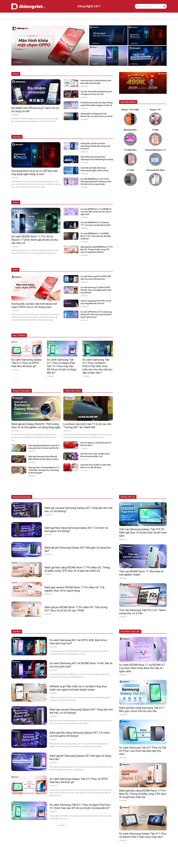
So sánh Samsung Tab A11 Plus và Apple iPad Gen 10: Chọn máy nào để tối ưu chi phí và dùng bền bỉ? (61, 366)
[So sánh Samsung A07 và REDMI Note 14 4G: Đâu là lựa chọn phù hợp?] (29, 669)
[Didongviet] (28, 6)
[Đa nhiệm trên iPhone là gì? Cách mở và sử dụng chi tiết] (35, 92)
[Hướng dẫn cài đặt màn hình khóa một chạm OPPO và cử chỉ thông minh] (50, 45)
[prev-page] (13, 127)
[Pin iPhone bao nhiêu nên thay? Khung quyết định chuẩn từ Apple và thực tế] (71, 105)
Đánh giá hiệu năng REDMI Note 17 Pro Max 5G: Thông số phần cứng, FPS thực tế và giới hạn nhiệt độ (97, 249)
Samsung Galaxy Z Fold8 (59, 133)
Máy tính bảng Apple (42, 332)
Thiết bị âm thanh (80, 497)
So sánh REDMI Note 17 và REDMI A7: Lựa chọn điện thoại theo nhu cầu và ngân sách (96, 211)
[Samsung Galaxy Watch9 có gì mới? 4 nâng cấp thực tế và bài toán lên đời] (18, 448)
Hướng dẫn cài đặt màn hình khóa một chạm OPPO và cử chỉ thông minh (34, 305)
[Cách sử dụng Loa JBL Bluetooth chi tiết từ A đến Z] (70, 445)
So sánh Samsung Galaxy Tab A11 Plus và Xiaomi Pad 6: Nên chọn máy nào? (142, 835)
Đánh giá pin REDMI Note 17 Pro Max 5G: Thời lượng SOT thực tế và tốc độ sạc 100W (75, 609)
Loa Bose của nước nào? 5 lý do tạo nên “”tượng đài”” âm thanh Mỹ (87, 425)
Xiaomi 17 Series (31, 202)
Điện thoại (41, 497)
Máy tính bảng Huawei (104, 332)
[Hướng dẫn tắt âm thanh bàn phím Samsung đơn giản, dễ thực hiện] (108, 35)
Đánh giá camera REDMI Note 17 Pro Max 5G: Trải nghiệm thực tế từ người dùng (74, 589)
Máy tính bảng (54, 497)
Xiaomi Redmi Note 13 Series (86, 202)
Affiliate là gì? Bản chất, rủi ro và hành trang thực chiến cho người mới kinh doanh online (78, 688)
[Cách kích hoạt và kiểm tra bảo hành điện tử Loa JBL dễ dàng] (70, 467)
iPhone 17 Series (41, 74)
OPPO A (94, 270)
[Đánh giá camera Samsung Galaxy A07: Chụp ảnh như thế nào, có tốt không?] (26, 509)
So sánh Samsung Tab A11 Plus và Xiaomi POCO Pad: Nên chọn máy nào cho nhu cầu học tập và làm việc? (97, 366)
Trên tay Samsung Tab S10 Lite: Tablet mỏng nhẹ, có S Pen (142, 612)
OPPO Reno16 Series (80, 270)
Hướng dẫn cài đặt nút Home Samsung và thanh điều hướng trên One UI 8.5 (95, 146)
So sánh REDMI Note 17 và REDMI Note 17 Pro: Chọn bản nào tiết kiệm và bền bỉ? (96, 236)
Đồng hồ (67, 497)
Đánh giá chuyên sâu (22, 497)
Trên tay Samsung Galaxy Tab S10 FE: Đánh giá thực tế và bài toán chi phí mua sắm (142, 532)
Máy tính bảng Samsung (63, 332)
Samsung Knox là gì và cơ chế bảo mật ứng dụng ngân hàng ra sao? (34, 172)
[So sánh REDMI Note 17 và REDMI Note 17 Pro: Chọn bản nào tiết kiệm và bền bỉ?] (71, 236)
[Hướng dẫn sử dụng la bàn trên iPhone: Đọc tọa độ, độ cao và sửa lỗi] (71, 116)
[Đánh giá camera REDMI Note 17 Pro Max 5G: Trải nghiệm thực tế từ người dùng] (26, 589)
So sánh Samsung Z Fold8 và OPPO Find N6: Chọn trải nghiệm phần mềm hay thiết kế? (96, 290)
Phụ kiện (94, 497)
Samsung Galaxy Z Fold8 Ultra (83, 133)
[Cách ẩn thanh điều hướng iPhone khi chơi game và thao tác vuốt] (71, 94)
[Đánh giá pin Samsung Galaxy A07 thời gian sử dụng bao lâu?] (26, 549)
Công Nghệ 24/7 (89, 6)
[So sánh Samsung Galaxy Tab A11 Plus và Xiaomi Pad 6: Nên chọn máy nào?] (143, 818)
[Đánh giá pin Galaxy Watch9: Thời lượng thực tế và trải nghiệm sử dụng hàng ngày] (36, 408)
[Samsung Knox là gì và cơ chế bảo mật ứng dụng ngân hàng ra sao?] (147, 35)
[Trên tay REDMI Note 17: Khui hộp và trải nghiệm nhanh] (143, 556)
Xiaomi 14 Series (65, 202)
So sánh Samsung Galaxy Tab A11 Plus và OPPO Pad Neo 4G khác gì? (26, 363)
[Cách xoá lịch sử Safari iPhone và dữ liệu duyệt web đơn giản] (71, 83)
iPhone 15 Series (74, 74)
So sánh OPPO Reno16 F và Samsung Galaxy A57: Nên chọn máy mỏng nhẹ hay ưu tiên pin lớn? (96, 314)
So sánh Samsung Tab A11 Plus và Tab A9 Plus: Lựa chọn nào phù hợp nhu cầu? (142, 751)
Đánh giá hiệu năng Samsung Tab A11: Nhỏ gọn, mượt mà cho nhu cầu (141, 709)
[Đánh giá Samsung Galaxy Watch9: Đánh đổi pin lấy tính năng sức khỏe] (18, 459)
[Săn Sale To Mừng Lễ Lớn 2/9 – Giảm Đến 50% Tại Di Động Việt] (143, 83)
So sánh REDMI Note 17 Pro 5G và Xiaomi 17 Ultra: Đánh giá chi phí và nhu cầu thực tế (34, 240)
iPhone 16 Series (58, 74)
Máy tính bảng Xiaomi (84, 332)
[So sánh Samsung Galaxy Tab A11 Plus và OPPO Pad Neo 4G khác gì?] (26, 348)
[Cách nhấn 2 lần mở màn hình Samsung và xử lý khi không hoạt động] (147, 56)
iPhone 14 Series (91, 74)
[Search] (164, 6)
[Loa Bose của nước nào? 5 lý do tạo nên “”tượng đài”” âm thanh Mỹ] (88, 408)
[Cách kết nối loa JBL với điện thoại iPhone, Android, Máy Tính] (70, 456)
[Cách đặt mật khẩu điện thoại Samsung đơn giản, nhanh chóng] (71, 170)
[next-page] (17, 127)
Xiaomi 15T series (48, 202)
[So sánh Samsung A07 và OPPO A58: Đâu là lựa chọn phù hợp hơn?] (71, 279)
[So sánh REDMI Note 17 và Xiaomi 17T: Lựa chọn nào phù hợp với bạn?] (71, 225)
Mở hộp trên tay (128, 497)
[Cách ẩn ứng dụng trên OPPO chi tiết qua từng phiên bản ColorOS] (71, 303)
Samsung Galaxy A (106, 133)
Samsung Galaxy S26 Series (35, 133)
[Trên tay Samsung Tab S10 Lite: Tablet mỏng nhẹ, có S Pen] (143, 595)
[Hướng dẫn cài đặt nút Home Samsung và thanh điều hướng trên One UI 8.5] (108, 56)
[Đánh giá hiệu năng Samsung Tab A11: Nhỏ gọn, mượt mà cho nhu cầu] (143, 692)
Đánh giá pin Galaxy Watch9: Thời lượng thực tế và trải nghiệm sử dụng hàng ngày (35, 425)
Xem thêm (61, 825)
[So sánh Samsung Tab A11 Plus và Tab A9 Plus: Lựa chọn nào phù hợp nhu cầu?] (143, 732)
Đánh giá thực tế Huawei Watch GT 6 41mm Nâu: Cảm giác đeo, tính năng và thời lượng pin (43, 470)
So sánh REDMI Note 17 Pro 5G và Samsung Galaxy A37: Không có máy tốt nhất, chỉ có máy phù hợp (96, 181)
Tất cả (29, 74)
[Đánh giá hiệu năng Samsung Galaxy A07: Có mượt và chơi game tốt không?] (26, 529)
